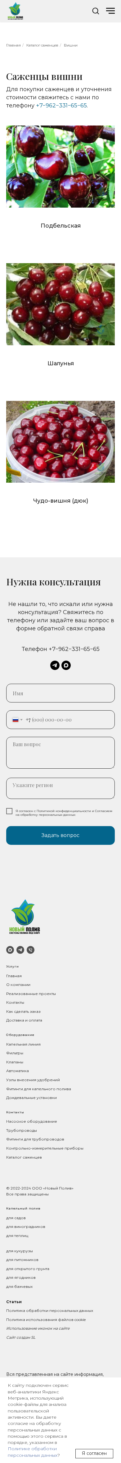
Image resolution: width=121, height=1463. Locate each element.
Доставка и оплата (24, 1020)
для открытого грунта (27, 1268)
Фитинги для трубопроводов (35, 1139)
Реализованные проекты (31, 993)
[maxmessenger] (66, 665)
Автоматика (17, 1070)
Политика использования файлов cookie (46, 1319)
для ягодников (21, 1277)
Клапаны (14, 1062)
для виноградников (25, 1226)
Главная (13, 45)
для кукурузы (19, 1251)
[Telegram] (20, 950)
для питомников (22, 1259)
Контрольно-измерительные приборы (44, 1148)
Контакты (15, 1002)
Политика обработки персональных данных (49, 1310)
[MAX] (10, 950)
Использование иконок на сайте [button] (37, 1328)
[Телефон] (30, 950)
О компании (18, 984)
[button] (95, 10)
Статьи (14, 1301)
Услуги (12, 966)
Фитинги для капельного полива (38, 1088)
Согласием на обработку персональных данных (64, 813)
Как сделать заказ (23, 1011)
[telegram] (55, 665)
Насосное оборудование (31, 1121)
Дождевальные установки (31, 1097)
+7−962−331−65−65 (61, 105)
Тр (8, 1130)
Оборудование (20, 1035)
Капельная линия (23, 1044)
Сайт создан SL (20, 1337)
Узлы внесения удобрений (33, 1079)
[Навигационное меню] (110, 11)
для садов (16, 1217)
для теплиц (17, 1235)
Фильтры (14, 1053)
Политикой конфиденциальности (64, 811)
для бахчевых (19, 1286)
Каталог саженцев (42, 45)
